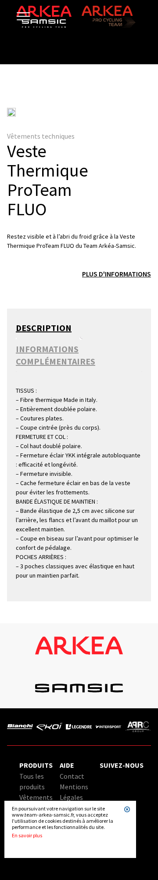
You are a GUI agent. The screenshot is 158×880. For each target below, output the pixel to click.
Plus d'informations (116, 273)
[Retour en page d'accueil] (44, 25)
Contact (72, 776)
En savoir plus (27, 835)
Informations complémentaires (55, 355)
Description (44, 327)
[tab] (48, 328)
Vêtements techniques (41, 136)
